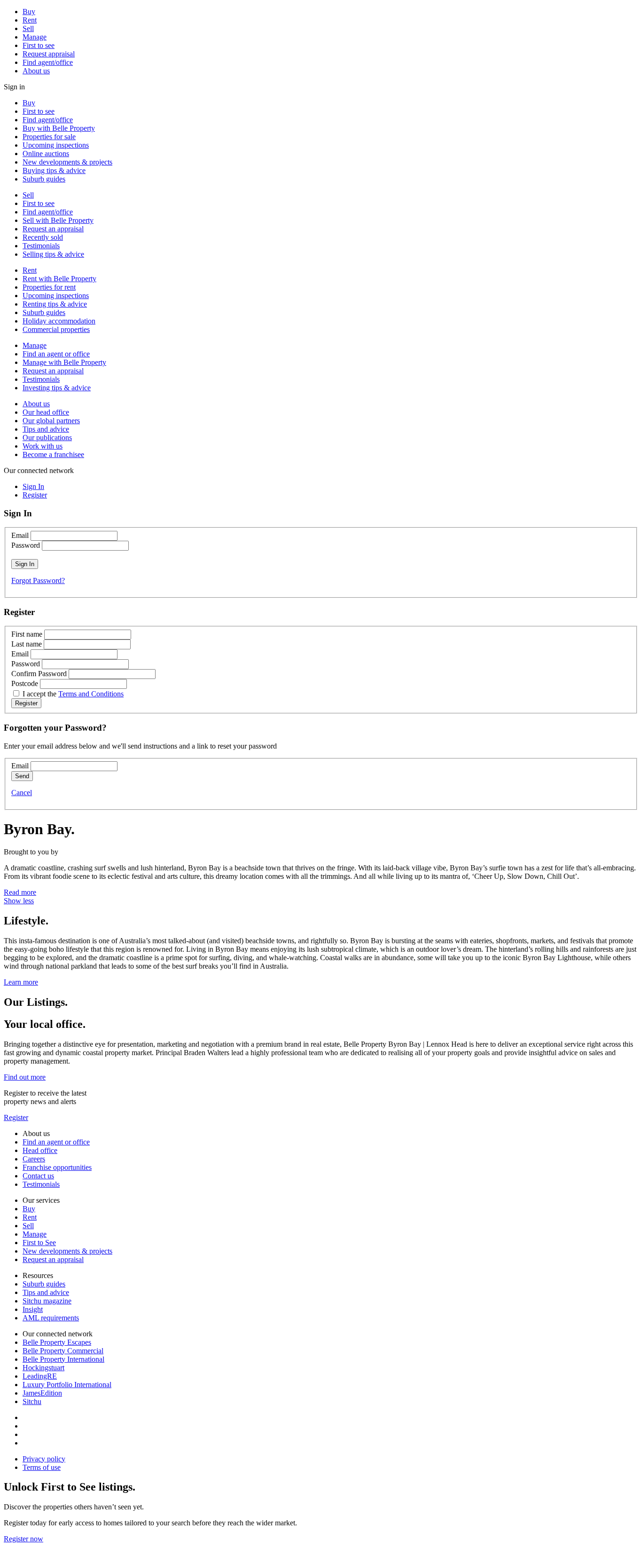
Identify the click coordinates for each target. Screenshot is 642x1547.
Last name (26, 644)
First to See (39, 1243)
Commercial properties (56, 329)
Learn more (21, 982)
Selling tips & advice (53, 254)
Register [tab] (35, 495)
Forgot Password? (38, 580)
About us (36, 71)
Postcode (24, 683)
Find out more (25, 1077)
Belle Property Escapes (57, 1342)
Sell (28, 28)
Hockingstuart (43, 1368)
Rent (30, 20)
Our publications (47, 438)
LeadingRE (40, 1376)
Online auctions (46, 154)
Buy (29, 12)
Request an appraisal (53, 229)
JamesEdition (42, 1393)
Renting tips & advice (55, 304)
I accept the (73, 694)
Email (20, 535)
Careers (34, 1159)
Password (25, 545)
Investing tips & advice (57, 388)
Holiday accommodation (59, 321)
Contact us (38, 1176)
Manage (35, 37)
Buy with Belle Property (59, 128)
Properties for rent (49, 287)
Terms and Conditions (91, 694)
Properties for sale (49, 137)
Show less (19, 901)
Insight (33, 1309)
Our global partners (51, 421)
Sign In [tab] (33, 486)
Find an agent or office (56, 354)
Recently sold (43, 237)
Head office (40, 1150)
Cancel (21, 793)
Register (16, 1117)
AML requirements (51, 1318)
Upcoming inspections (56, 145)
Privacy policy (44, 1459)
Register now (23, 1539)
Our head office (46, 412)
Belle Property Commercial (63, 1351)
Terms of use (42, 1467)
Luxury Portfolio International (67, 1385)
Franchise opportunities (57, 1167)
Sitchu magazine (47, 1301)
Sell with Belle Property (58, 220)
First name (26, 634)
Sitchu (32, 1401)
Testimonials (41, 246)
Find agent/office (48, 62)
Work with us (43, 446)
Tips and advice (46, 429)
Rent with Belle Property (59, 279)
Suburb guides (44, 179)
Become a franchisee (53, 454)
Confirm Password (39, 674)
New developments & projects (67, 162)
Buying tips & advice (54, 170)
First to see (39, 45)
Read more (20, 892)
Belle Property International (63, 1359)
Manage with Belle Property (64, 362)
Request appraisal (49, 54)
